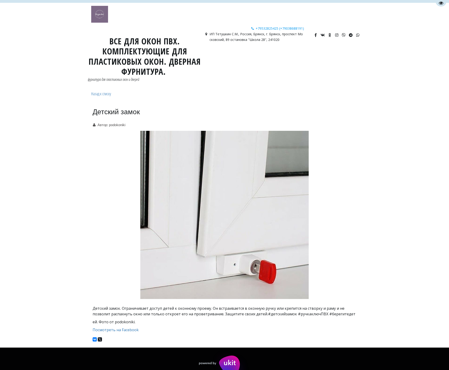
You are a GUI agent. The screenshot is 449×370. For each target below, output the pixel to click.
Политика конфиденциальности (212, 54)
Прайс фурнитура (328, 54)
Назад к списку (101, 93)
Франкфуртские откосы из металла (142, 54)
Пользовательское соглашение (278, 54)
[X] (100, 339)
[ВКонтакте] (95, 339)
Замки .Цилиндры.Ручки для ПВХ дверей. (64, 54)
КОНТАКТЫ (12, 54)
